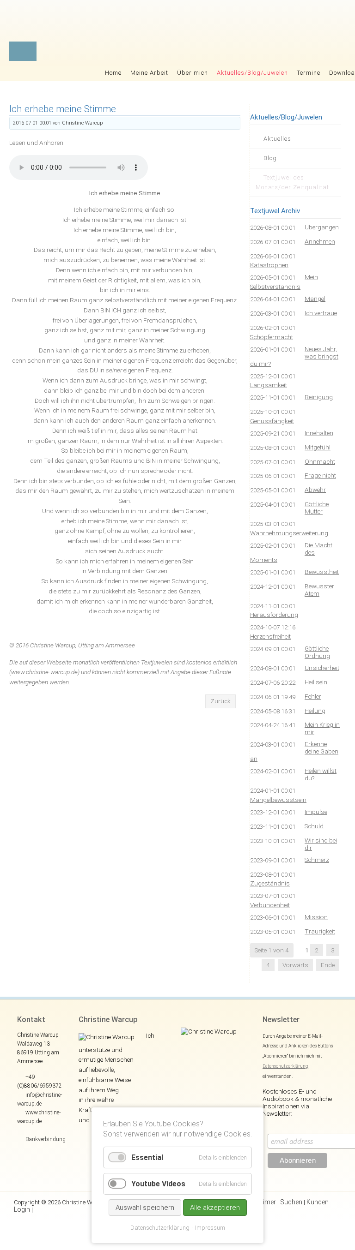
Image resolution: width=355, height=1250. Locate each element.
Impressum (210, 1227)
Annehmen (320, 241)
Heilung (315, 710)
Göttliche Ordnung (317, 652)
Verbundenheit (270, 905)
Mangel (315, 298)
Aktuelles (277, 138)
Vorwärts (295, 965)
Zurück (220, 701)
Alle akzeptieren (215, 1207)
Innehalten (319, 433)
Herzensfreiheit (270, 636)
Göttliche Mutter (317, 507)
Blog (270, 158)
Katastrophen (269, 265)
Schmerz (317, 859)
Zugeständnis (270, 883)
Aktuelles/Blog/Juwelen (252, 72)
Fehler (313, 696)
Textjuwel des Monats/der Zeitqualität (292, 182)
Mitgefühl (318, 447)
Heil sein (316, 682)
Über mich (192, 72)
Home (113, 72)
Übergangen (322, 227)
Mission (316, 917)
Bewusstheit (322, 571)
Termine (308, 72)
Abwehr (315, 489)
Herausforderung (274, 614)
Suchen (291, 1202)
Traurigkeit (320, 931)
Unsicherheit (322, 667)
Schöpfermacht (271, 337)
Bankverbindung (45, 1139)
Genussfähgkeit (272, 421)
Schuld (314, 826)
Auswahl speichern (145, 1207)
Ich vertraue (321, 313)
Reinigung (319, 397)
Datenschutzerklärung (285, 1066)
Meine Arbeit (149, 72)
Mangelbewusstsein (278, 799)
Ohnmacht (320, 461)
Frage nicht (320, 475)
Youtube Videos (158, 1183)
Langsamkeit (268, 385)
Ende (328, 965)
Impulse (316, 811)
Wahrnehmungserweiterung (289, 533)
